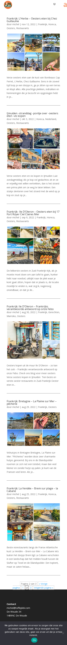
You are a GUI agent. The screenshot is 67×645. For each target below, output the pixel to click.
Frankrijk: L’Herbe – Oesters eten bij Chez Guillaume (32, 20)
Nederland (50, 119)
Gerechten (53, 312)
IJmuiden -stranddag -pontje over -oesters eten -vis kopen (32, 115)
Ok (34, 640)
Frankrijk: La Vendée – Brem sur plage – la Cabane (32, 490)
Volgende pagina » (43, 587)
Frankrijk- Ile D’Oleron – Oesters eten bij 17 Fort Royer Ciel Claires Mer (33, 213)
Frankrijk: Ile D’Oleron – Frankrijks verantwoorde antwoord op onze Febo (30, 308)
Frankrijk (42, 24)
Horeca (52, 24)
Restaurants (22, 28)
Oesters (11, 28)
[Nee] (63, 633)
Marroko (11, 316)
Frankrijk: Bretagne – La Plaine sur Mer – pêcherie (32, 402)
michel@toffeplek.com (18, 607)
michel (15, 24)
